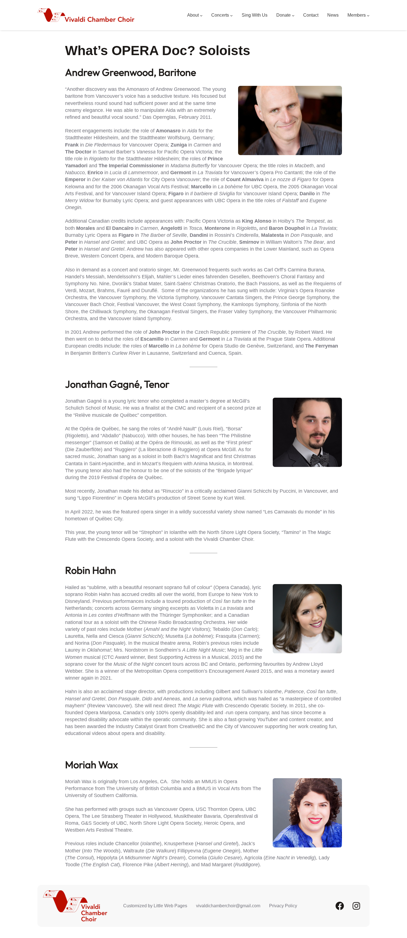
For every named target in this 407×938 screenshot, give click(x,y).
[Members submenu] (368, 15)
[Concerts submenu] (231, 15)
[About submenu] (201, 15)
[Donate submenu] (293, 15)
